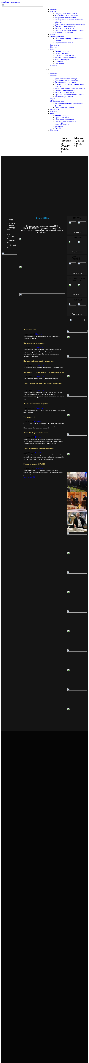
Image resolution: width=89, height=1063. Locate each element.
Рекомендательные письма (65, 57)
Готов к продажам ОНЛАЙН (34, 464)
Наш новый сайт (30, 330)
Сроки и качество (62, 53)
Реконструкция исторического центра (70, 24)
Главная (53, 9)
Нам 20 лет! (59, 64)
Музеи (52, 34)
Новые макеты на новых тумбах (36, 404)
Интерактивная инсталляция (34, 343)
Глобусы (77, 300)
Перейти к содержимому (11, 2)
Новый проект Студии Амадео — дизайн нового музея (44, 372)
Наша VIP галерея (62, 60)
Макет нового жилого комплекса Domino (39, 448)
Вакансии (59, 62)
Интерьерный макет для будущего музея (39, 361)
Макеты (53, 11)
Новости (53, 47)
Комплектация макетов (64, 32)
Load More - (29, 477)
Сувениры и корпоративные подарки (69, 30)
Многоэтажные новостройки (66, 16)
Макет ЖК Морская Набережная (36, 433)
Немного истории (62, 51)
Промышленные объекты (65, 26)
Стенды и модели (77, 258)
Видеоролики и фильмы (64, 43)
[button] (66, 70)
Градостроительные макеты (66, 14)
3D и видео (77, 238)
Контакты (54, 66)
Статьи (10, 238)
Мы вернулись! (29, 417)
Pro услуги (54, 45)
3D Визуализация (57, 37)
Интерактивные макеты (64, 28)
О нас (52, 49)
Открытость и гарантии (64, 55)
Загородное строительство (65, 18)
